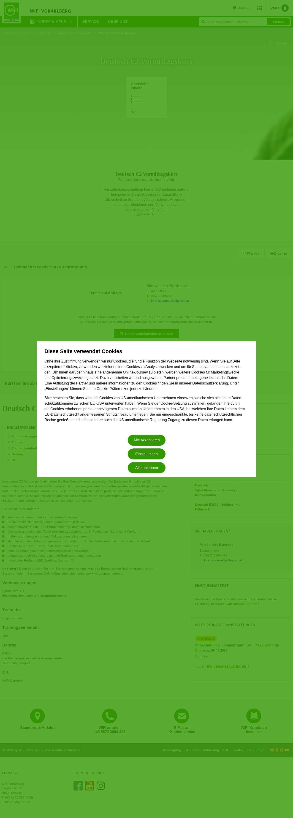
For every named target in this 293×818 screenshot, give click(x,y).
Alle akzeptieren (146, 440)
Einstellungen (146, 454)
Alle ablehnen (146, 468)
